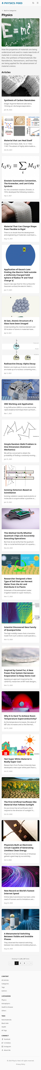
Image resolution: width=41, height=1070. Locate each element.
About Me (7, 1050)
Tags (3, 987)
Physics (4, 1000)
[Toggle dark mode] (33, 3)
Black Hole (5, 1023)
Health (4, 1027)
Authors (4, 991)
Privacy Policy (20, 1064)
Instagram (7, 1046)
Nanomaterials (6, 1020)
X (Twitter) (7, 1043)
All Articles (5, 980)
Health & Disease (7, 1007)
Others (4, 1011)
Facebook (7, 1039)
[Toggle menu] (37, 3)
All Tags (4, 1030)
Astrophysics (6, 1003)
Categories (5, 984)
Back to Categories (10, 10)
